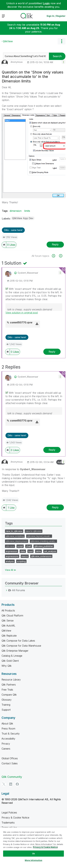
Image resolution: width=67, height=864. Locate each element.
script (20, 546)
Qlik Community (12, 776)
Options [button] (61, 41)
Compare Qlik (9, 694)
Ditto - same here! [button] (13, 230)
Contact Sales (10, 763)
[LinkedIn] (10, 784)
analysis (10, 561)
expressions (12, 556)
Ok (33, 853)
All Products (8, 610)
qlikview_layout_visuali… (39, 536)
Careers (6, 748)
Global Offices (10, 758)
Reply (55, 244)
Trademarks (8, 822)
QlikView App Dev (22, 218)
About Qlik (7, 723)
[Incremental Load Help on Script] (55, 255)
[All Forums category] (6, 590)
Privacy (6, 743)
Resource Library (11, 679)
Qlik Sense (8, 620)
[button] (63, 62)
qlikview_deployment (16, 541)
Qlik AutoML (8, 625)
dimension (16, 210)
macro (25, 556)
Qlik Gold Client (10, 660)
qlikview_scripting (15, 536)
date (22, 551)
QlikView (8, 41)
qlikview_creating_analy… (43, 541)
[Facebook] (17, 784)
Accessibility (8, 738)
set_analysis (50, 551)
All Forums (18, 590)
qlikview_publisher (43, 546)
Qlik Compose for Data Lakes (18, 640)
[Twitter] (4, 784)
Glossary (7, 699)
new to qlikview (34, 531)
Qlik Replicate (9, 635)
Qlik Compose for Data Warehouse (21, 645)
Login (46, 3)
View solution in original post (21, 312)
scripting (21, 561)
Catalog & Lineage (12, 655)
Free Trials (7, 689)
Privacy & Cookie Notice (15, 817)
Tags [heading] (9, 523)
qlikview (10, 546)
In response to (23, 469)
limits (27, 210)
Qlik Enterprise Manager (15, 650)
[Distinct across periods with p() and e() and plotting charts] (60, 255)
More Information (33, 860)
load (30, 551)
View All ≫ (10, 570)
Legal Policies (9, 812)
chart (28, 546)
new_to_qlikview (14, 531)
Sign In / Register (56, 16)
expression (11, 551)
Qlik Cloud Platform (12, 615)
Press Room (8, 728)
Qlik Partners (9, 684)
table (38, 551)
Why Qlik (7, 665)
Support (6, 709)
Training (6, 704)
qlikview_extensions (41, 556)
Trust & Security (11, 733)
